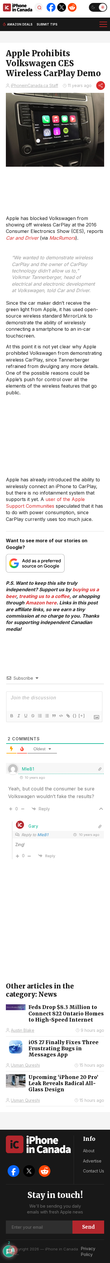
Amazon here (41, 603)
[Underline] (25, 715)
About (88, 1150)
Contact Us (93, 1170)
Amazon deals (20, 24)
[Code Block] (60, 715)
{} (75, 715)
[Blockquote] (53, 715)
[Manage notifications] (13, 1250)
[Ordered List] (39, 715)
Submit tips (47, 24)
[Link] (67, 715)
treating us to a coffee (44, 596)
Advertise (92, 1160)
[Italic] (18, 715)
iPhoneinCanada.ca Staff (34, 85)
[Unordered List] (46, 715)
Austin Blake (22, 1030)
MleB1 (42, 834)
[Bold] (11, 715)
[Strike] (32, 715)
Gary (33, 826)
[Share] (100, 85)
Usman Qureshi (25, 1065)
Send (88, 1227)
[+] (82, 715)
